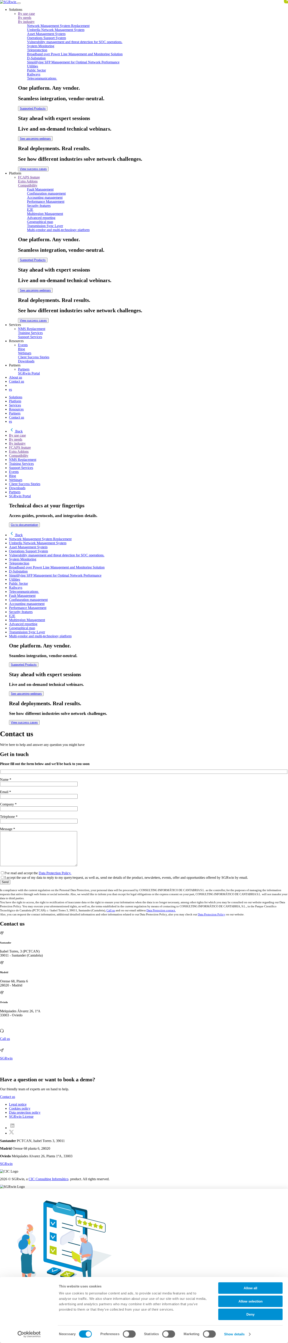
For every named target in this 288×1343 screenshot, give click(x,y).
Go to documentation (24, 524)
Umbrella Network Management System (55, 30)
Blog (21, 349)
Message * (7, 829)
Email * (5, 792)
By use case (26, 14)
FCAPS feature (29, 177)
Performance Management (45, 201)
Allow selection (250, 1301)
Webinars (24, 353)
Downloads (26, 361)
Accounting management (45, 197)
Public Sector (36, 70)
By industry (26, 22)
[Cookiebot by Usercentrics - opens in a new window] (29, 1334)
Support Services (30, 337)
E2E (30, 210)
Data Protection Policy (211, 914)
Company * (8, 804)
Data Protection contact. (161, 910)
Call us (110, 910)
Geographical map (40, 222)
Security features (39, 205)
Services (15, 405)
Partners (23, 369)
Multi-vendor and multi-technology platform (58, 230)
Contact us (16, 381)
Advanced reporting (41, 218)
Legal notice (18, 1104)
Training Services (30, 333)
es (10, 389)
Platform (15, 401)
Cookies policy (19, 1108)
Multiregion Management (45, 214)
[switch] (129, 1334)
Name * (5, 779)
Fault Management (40, 189)
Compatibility (27, 185)
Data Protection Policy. (55, 873)
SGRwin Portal (29, 373)
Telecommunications (42, 78)
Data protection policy (24, 1112)
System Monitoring (40, 46)
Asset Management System (46, 34)
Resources (16, 409)
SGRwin (6, 1058)
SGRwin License (21, 1116)
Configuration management (46, 193)
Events (23, 345)
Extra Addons (28, 181)
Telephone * (9, 817)
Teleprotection (37, 50)
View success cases (33, 169)
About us (15, 377)
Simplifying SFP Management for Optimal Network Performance (73, 62)
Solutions (15, 397)
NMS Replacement (31, 329)
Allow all (250, 1288)
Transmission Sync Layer (45, 226)
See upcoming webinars (35, 138)
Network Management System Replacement (58, 26)
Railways (33, 74)
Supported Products (33, 108)
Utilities (32, 66)
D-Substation (36, 58)
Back (18, 431)
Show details (234, 1334)
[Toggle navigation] (19, 3)
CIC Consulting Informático (48, 1179)
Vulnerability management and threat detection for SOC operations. (74, 42)
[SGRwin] (8, 2)
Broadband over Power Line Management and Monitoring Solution (75, 54)
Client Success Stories (33, 357)
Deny (250, 1314)
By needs (24, 18)
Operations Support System (46, 38)
